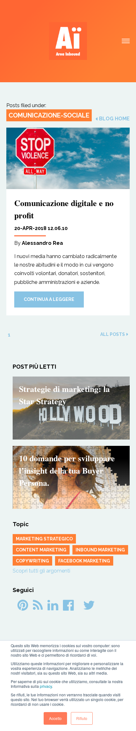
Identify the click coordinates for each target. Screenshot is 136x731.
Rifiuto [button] (81, 718)
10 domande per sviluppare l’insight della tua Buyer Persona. (67, 470)
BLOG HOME (114, 118)
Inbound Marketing (100, 549)
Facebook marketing (84, 560)
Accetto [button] (55, 718)
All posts (112, 334)
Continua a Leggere (49, 299)
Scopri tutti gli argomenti (41, 571)
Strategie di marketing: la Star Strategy (64, 395)
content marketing (41, 549)
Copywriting (32, 560)
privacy (46, 686)
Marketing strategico (44, 538)
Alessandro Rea (42, 243)
